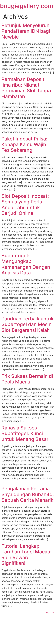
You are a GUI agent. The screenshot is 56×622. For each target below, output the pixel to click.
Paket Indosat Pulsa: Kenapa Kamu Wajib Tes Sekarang (24, 144)
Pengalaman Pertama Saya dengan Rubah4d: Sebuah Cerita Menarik (27, 494)
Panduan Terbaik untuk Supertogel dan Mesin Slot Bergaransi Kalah (27, 324)
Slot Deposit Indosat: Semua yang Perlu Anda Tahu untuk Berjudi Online (25, 204)
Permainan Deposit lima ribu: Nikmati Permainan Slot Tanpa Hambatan (26, 87)
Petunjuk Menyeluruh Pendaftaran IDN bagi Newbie (25, 31)
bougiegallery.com (26, 6)
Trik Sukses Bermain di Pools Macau (27, 379)
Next (50, 612)
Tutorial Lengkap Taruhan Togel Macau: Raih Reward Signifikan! (26, 554)
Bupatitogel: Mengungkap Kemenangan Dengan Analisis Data (25, 264)
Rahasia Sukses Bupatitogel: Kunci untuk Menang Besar (24, 433)
